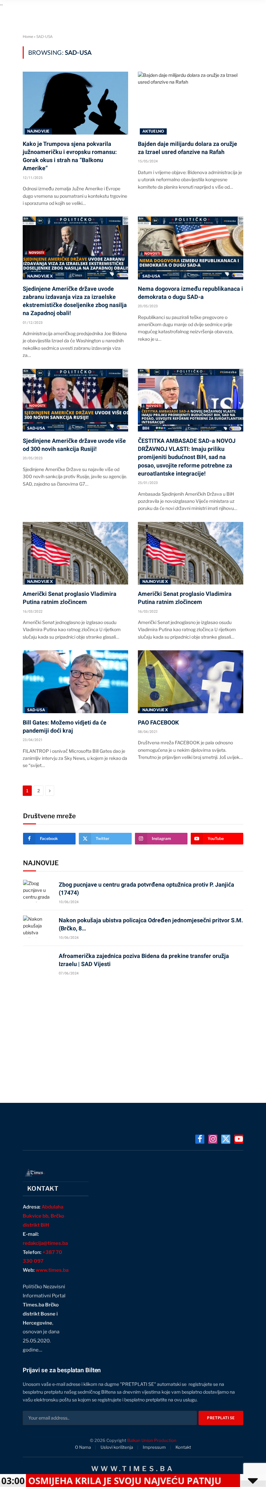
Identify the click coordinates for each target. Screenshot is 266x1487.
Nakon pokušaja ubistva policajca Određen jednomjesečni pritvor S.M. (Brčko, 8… (151, 924)
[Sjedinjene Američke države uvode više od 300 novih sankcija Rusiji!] (75, 400)
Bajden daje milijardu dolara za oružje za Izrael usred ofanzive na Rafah (187, 147)
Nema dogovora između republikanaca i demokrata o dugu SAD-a (190, 292)
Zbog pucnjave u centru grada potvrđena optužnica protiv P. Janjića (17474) (146, 888)
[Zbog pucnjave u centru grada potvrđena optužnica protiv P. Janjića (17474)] (38, 891)
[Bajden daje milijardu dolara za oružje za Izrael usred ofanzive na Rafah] (190, 103)
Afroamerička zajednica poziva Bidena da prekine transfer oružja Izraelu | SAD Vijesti (144, 959)
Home (28, 36)
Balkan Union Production (151, 1440)
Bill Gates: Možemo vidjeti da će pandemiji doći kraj (64, 726)
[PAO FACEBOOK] (190, 681)
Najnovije (38, 131)
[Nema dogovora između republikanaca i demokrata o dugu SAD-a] (190, 248)
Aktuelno (153, 131)
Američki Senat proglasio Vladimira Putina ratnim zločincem (69, 597)
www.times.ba (52, 1270)
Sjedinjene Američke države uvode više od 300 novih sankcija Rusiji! (74, 444)
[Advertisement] (133, 1036)
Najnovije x (40, 276)
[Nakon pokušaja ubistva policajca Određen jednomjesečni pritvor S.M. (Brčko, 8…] (38, 926)
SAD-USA (151, 276)
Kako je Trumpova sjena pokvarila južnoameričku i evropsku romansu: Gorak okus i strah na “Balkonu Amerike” (70, 156)
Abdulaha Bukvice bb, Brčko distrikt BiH (43, 1216)
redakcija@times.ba (45, 1243)
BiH (145, 428)
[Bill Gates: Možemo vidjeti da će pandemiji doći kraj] (75, 681)
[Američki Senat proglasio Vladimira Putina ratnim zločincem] (75, 553)
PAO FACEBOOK (158, 722)
